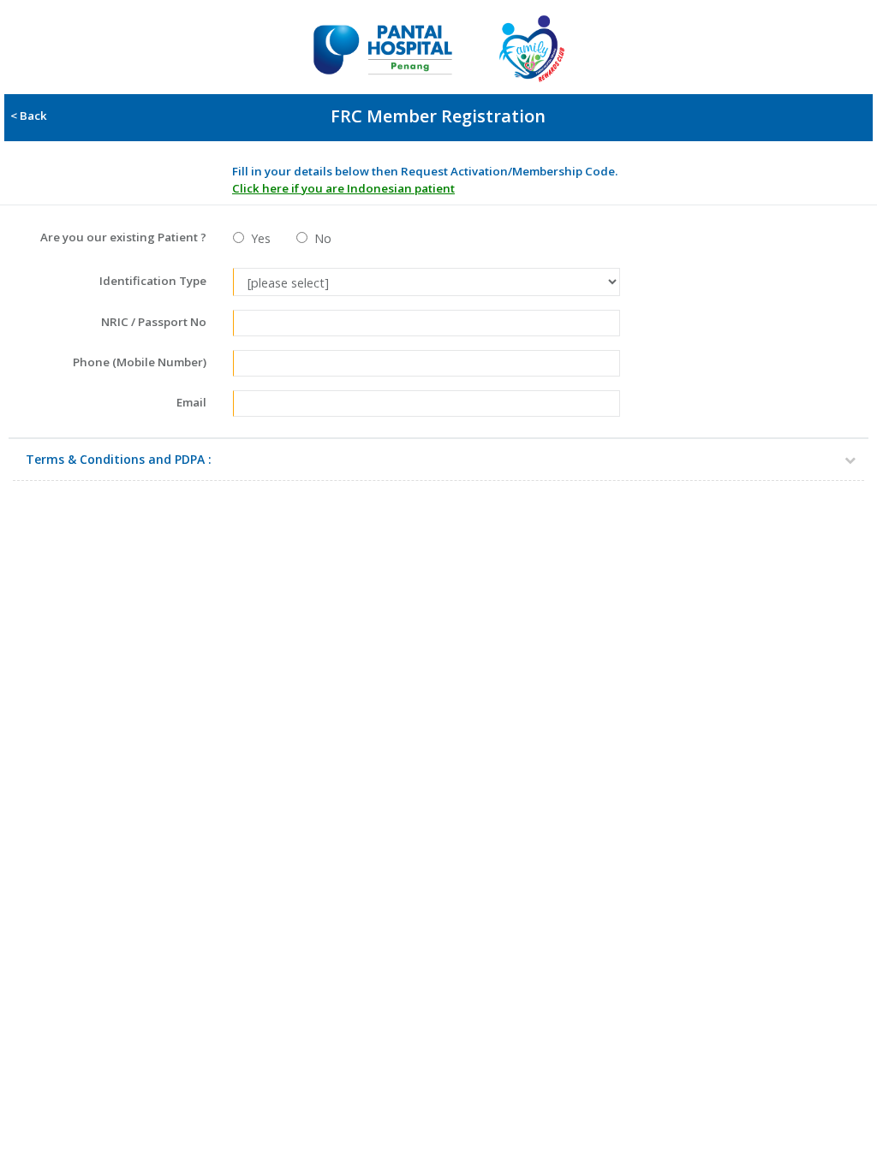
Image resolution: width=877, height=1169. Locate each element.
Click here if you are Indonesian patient (343, 188)
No (319, 238)
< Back (26, 115)
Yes (257, 238)
